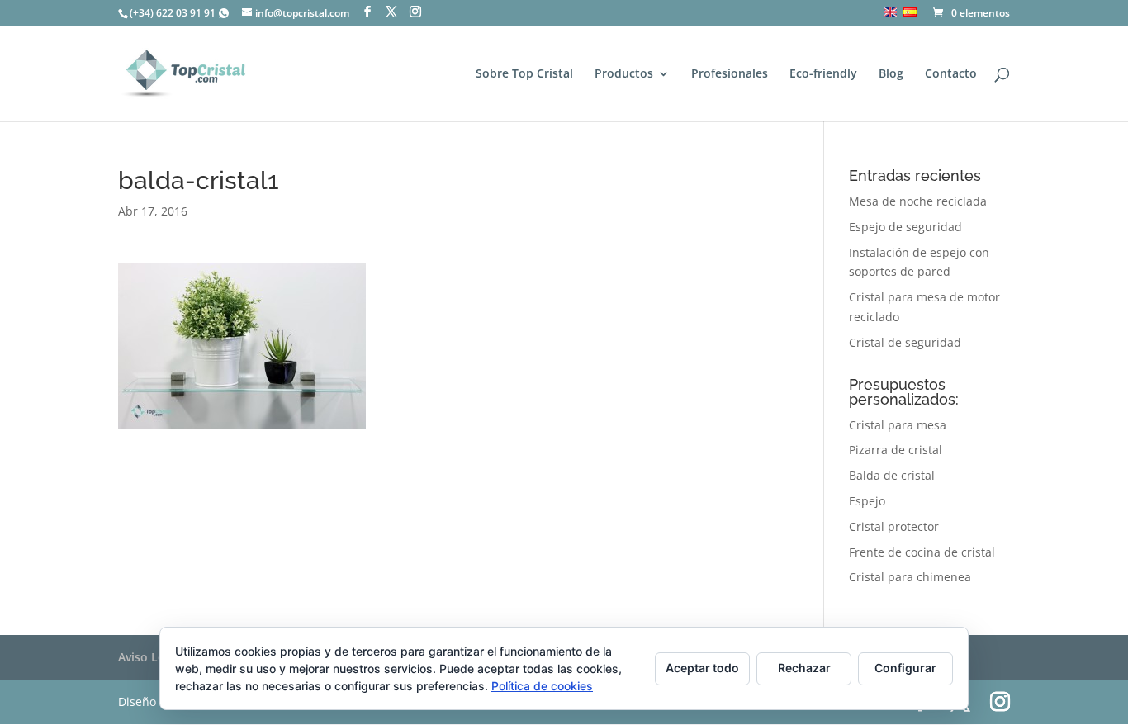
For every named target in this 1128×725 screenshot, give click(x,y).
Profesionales (729, 74)
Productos (624, 74)
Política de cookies (542, 686)
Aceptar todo (702, 668)
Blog (891, 74)
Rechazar (804, 668)
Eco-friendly (823, 74)
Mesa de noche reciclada (918, 201)
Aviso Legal (149, 657)
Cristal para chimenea (910, 577)
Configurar (905, 668)
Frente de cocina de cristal (922, 552)
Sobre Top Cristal (524, 74)
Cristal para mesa (897, 425)
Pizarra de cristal (895, 449)
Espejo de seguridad (905, 227)
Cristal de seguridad (905, 342)
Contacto (951, 74)
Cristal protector (894, 526)
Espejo (867, 501)
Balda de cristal (892, 475)
